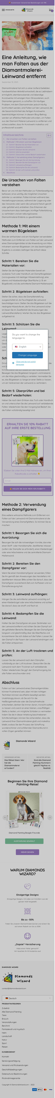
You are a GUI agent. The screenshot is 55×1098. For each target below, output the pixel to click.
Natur (4, 1040)
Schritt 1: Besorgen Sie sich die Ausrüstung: (24, 160)
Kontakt (5, 1056)
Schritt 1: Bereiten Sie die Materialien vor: (24, 145)
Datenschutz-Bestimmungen (14, 1074)
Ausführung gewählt (24, 841)
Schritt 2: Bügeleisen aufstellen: (20, 147)
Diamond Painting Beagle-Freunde (24, 833)
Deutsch (12, 998)
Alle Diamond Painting (11, 1012)
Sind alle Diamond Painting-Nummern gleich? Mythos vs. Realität (42, 764)
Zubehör (6, 1008)
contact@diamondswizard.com (14, 988)
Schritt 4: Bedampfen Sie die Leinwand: (23, 167)
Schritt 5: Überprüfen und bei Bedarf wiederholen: (27, 155)
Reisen (5, 1047)
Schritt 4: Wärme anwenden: (19, 152)
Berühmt (6, 1026)
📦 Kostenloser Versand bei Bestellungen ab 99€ (28, 3)
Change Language (27, 355)
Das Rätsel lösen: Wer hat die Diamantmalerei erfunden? (14, 764)
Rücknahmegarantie (11, 1078)
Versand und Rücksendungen (15, 1065)
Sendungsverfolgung (11, 1061)
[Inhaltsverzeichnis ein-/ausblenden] (47, 135)
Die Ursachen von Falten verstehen (21, 139)
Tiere (4, 1015)
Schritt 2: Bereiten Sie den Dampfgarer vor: (25, 162)
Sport (4, 1043)
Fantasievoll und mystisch (13, 1029)
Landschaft (7, 1036)
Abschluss (11, 172)
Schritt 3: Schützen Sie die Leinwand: (22, 150)
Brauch (5, 1019)
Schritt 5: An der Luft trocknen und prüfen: (24, 170)
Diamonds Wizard (25, 741)
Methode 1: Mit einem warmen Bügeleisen (24, 142)
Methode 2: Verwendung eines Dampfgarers (26, 157)
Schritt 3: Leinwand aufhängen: (20, 165)
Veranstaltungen (9, 1022)
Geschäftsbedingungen (12, 1069)
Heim (4, 1033)
